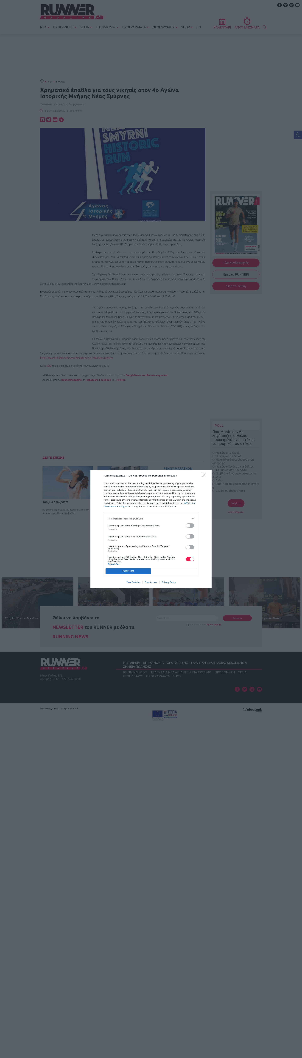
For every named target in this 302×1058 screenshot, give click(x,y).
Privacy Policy (169, 582)
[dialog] (151, 529)
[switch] (190, 525)
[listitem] (151, 518)
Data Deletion (133, 582)
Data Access (151, 582)
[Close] (205, 476)
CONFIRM (128, 571)
